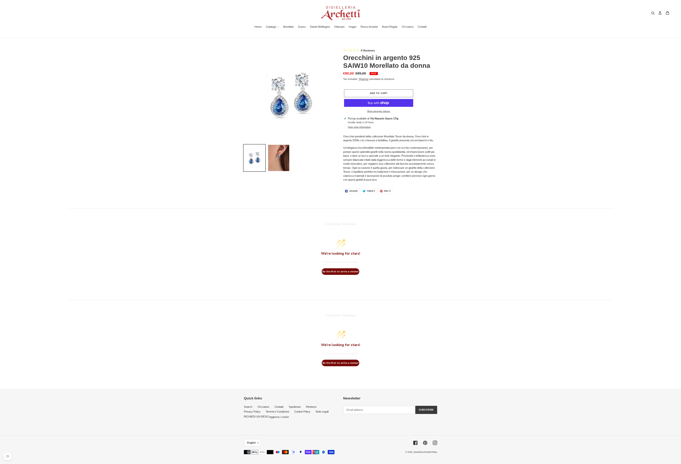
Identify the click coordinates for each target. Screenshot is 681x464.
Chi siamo (263, 406)
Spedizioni (295, 406)
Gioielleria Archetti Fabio (425, 452)
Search (248, 406)
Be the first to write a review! (340, 271)
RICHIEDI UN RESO (256, 416)
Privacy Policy (252, 411)
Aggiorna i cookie (279, 416)
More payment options (378, 111)
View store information (359, 127)
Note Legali (322, 411)
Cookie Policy (302, 411)
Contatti (279, 406)
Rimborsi (311, 406)
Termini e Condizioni (277, 411)
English (251, 442)
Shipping (363, 79)
